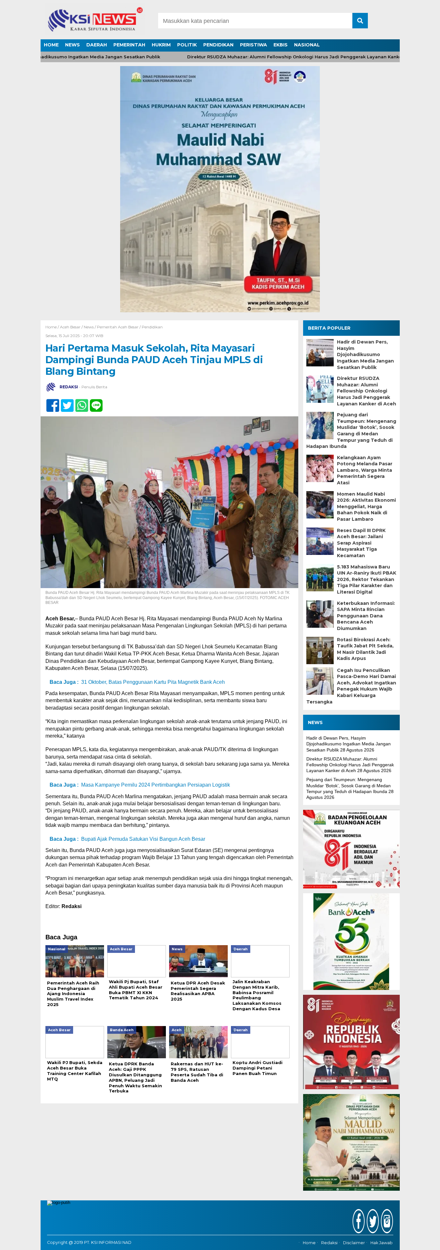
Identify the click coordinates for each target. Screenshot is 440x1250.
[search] (360, 20)
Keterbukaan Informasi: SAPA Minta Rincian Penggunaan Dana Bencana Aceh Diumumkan (366, 615)
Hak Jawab (381, 1242)
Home (309, 1242)
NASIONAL (307, 45)
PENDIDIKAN (218, 45)
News (89, 327)
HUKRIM (161, 45)
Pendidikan (152, 327)
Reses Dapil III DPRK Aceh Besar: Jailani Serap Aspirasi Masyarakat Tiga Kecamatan (361, 543)
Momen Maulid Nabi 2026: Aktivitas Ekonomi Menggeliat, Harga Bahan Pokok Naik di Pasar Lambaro (366, 506)
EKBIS (280, 45)
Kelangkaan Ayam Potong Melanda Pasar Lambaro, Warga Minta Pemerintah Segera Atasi (364, 470)
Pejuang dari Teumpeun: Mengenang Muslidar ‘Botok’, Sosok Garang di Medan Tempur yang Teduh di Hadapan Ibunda (351, 430)
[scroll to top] (420, 1240)
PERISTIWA (253, 45)
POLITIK (187, 45)
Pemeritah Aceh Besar (118, 327)
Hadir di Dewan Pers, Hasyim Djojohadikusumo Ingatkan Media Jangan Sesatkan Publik (365, 354)
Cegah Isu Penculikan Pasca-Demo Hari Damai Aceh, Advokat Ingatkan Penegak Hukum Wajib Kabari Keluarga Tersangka (351, 686)
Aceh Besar (70, 327)
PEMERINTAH (129, 45)
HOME (51, 45)
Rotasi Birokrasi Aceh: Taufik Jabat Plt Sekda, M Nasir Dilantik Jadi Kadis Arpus (365, 649)
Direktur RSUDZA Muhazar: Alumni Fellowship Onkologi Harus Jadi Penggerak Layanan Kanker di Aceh (282, 57)
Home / (52, 327)
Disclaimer (354, 1242)
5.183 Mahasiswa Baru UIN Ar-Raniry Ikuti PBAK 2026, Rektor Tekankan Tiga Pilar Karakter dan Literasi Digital (366, 579)
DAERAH (96, 45)
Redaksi (329, 1242)
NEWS (72, 45)
